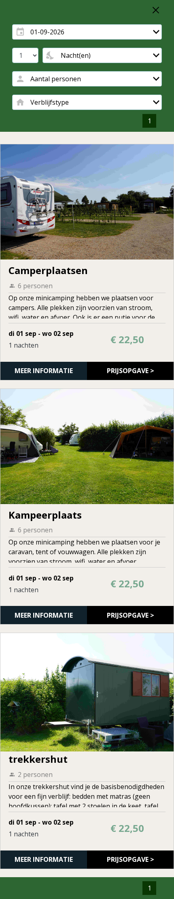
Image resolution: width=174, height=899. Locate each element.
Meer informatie (44, 370)
